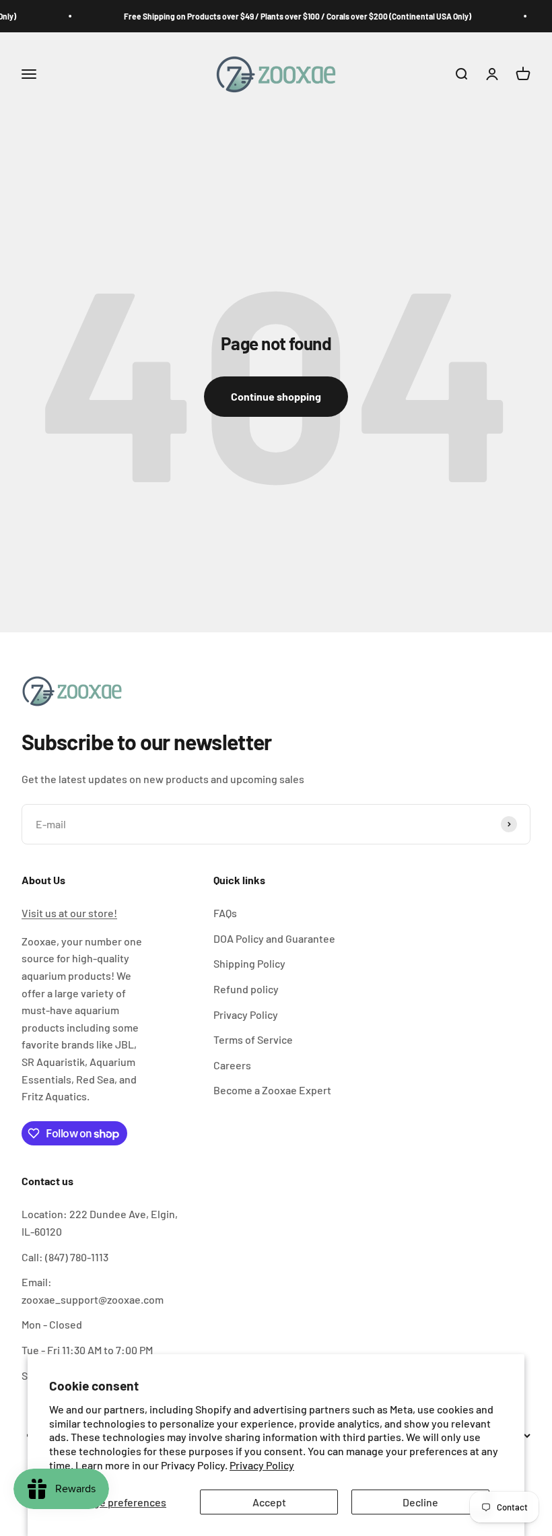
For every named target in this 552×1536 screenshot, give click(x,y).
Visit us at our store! (69, 912)
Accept (269, 1502)
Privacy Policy (262, 1465)
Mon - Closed (52, 1324)
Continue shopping (276, 396)
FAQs (225, 912)
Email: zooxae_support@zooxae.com (93, 1290)
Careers (232, 1065)
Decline (420, 1502)
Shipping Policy (249, 963)
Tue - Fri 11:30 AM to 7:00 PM (87, 1349)
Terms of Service (253, 1039)
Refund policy (246, 988)
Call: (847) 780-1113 (65, 1256)
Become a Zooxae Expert (272, 1089)
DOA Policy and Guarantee (274, 938)
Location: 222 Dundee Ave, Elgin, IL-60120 (100, 1222)
